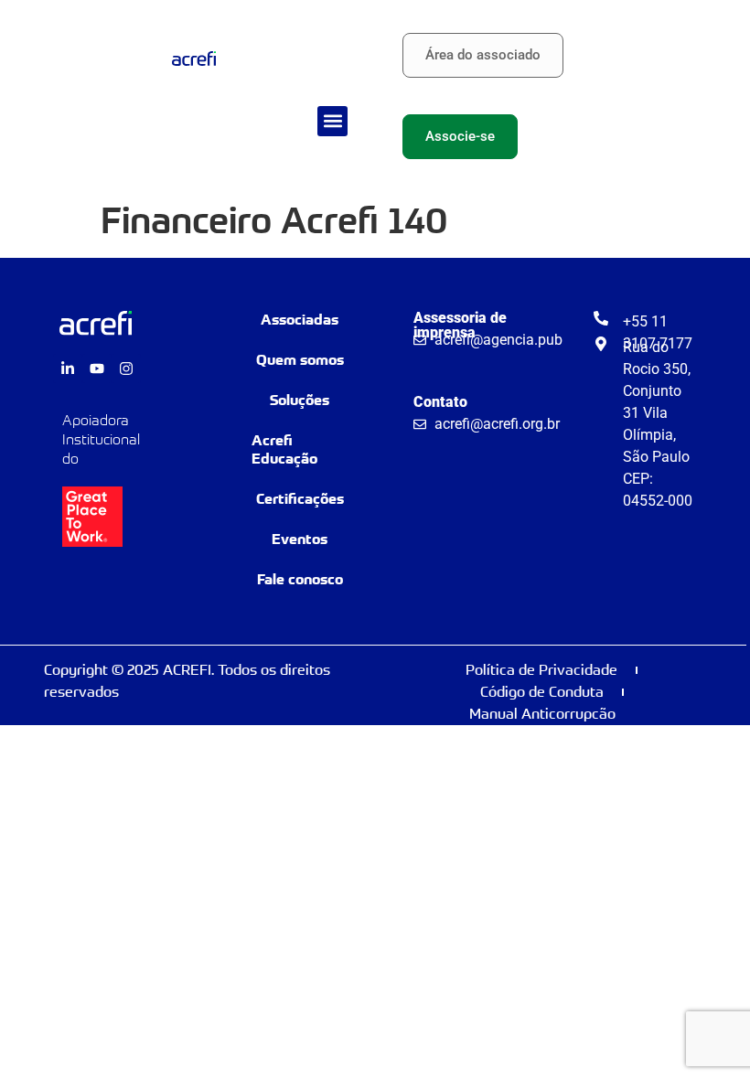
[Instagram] (126, 368)
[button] (332, 121)
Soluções (299, 400)
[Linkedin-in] (67, 368)
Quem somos (300, 359)
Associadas (299, 319)
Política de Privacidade (541, 669)
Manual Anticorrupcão (542, 713)
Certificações (300, 498)
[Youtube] (97, 368)
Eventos (299, 539)
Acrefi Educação (284, 449)
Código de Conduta (542, 691)
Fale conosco (300, 579)
